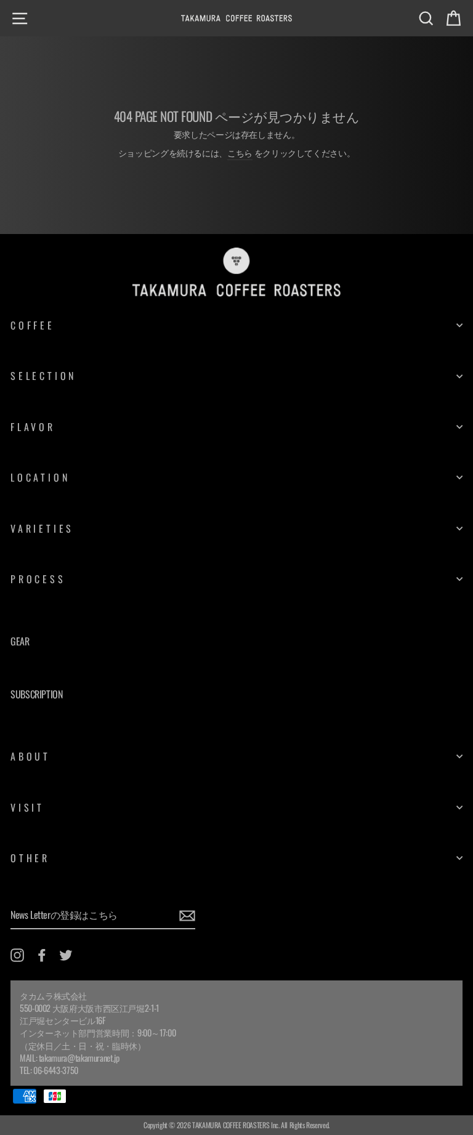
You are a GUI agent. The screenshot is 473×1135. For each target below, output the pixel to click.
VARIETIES (42, 528)
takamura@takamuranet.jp (79, 1057)
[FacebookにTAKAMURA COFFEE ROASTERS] (42, 955)
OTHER (30, 857)
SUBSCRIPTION (36, 694)
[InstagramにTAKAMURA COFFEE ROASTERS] (17, 955)
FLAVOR (32, 426)
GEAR (20, 641)
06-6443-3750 (55, 1070)
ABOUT (30, 756)
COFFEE (32, 325)
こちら (240, 153)
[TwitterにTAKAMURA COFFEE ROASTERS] (66, 955)
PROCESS (38, 579)
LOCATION (40, 477)
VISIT (27, 807)
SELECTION (43, 375)
